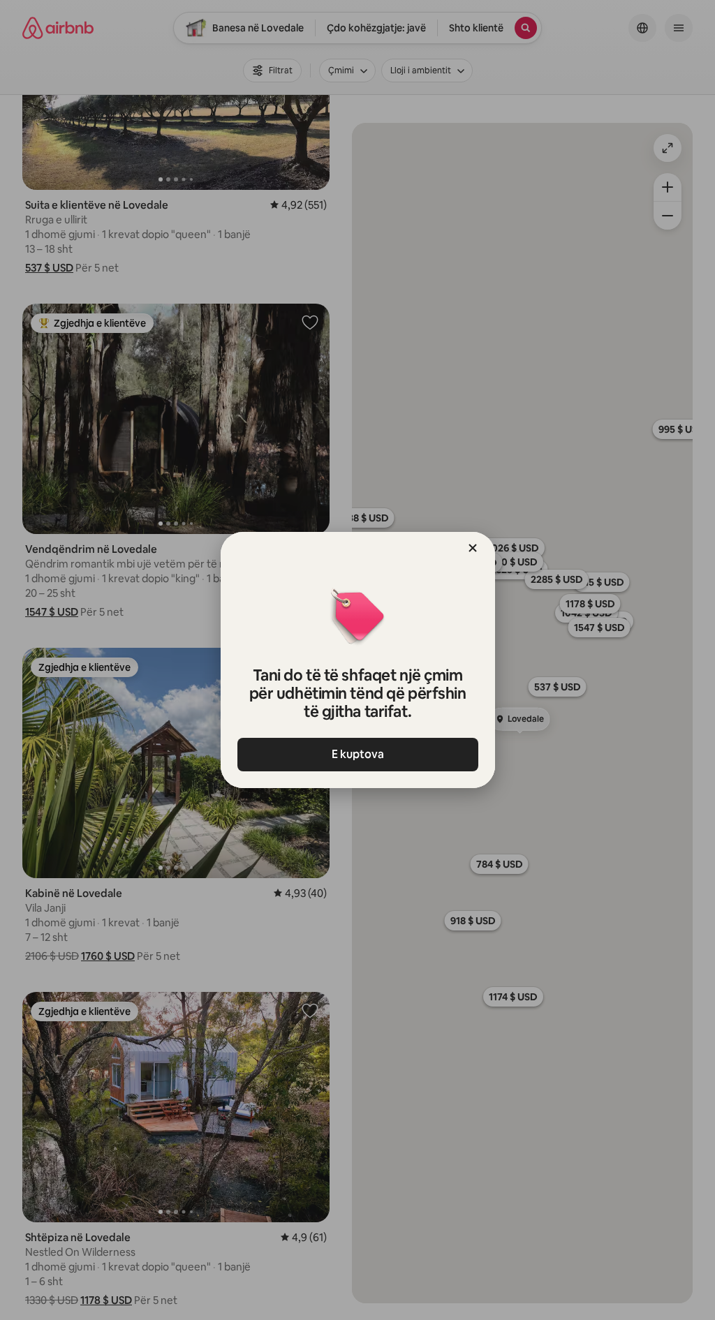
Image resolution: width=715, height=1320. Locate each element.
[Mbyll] (472, 548)
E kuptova (358, 754)
